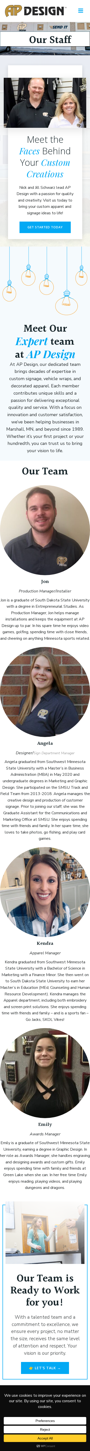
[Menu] (80, 11)
